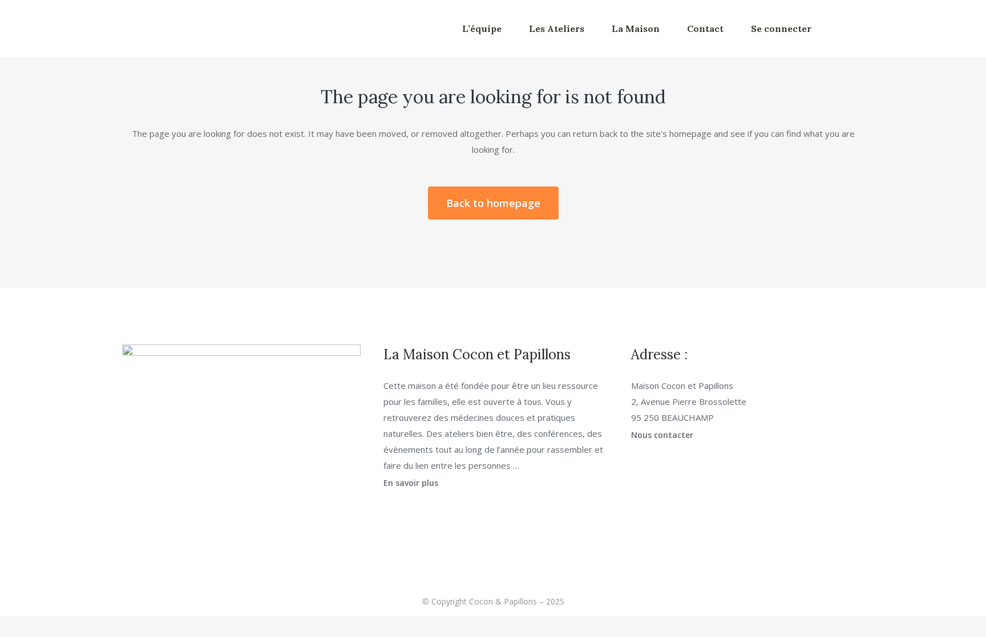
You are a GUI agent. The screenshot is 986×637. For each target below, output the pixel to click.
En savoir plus (410, 482)
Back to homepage (493, 203)
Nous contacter (662, 434)
